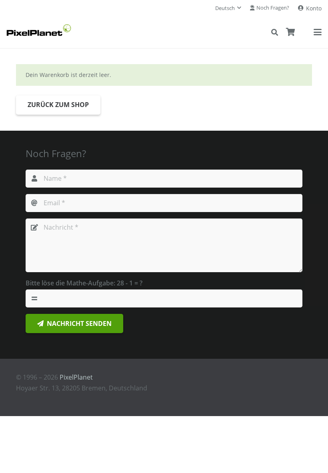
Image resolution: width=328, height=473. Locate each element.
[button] (228, 8)
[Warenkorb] (291, 32)
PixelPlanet (76, 377)
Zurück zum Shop (58, 104)
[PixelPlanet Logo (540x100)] (38, 30)
